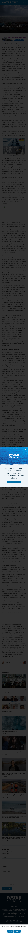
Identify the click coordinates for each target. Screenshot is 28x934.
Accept (10, 931)
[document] (14, 467)
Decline (17, 931)
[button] (26, 449)
